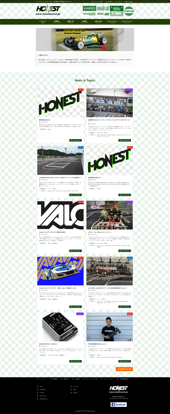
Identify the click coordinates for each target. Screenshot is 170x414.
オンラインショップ (108, 379)
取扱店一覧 (66, 379)
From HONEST (109, 1)
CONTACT (41, 392)
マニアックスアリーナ (108, 302)
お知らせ (50, 129)
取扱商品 (54, 379)
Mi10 (98, 135)
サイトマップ (118, 1)
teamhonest (119, 135)
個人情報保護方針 (123, 379)
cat (97, 245)
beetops (49, 190)
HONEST (74, 392)
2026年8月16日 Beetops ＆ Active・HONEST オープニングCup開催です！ (60, 177)
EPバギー (101, 301)
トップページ (43, 379)
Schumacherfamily (111, 135)
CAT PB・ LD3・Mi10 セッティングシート (100, 232)
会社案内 (77, 379)
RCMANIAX (109, 301)
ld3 (100, 245)
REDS (74, 389)
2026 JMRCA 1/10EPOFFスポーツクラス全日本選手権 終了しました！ (107, 288)
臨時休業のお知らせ (44, 120)
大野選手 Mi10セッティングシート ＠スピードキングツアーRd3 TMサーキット (109, 121)
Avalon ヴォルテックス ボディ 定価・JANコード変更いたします (57, 288)
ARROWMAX (42, 389)
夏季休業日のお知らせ (94, 177)
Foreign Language (128, 1)
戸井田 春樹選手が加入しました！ (97, 344)
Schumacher (100, 132)
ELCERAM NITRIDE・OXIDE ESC (48, 344)
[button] (124, 369)
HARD (40, 386)
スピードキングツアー (105, 136)
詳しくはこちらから (75, 140)
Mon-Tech (75, 386)
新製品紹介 (55, 243)
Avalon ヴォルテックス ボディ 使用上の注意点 (52, 232)
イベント (50, 188)
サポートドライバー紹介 (97, 1)
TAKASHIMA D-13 (43, 398)
